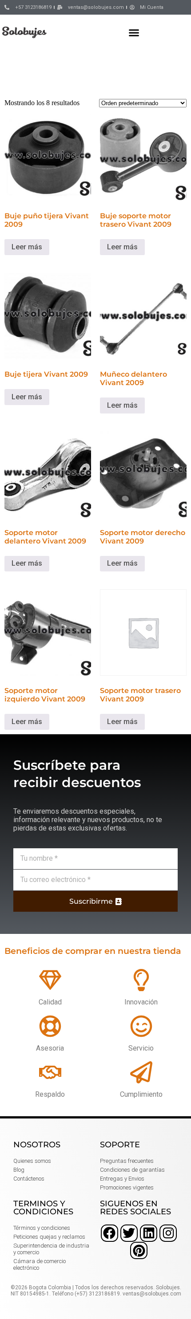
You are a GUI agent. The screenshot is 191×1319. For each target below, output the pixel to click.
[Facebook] (109, 1233)
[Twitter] (129, 1233)
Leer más (27, 247)
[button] (134, 32)
